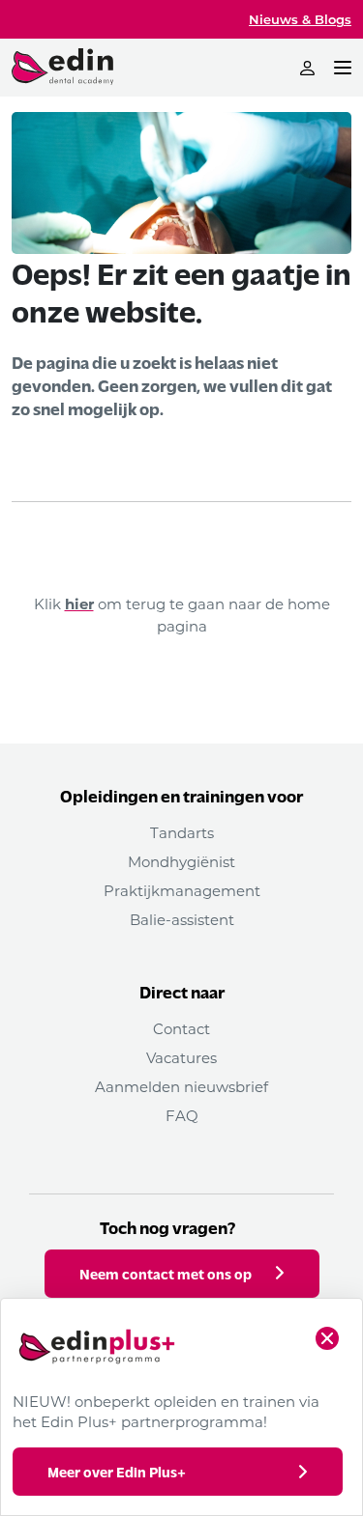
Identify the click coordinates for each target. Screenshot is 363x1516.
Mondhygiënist (181, 861)
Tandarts (182, 832)
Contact (181, 1028)
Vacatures (181, 1057)
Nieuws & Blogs (300, 19)
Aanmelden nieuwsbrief (181, 1086)
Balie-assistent (182, 919)
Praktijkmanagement (182, 890)
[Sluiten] (327, 1338)
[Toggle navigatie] (342, 67)
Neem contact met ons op (165, 1273)
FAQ (182, 1115)
